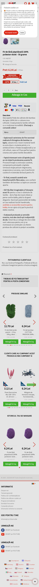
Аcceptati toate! (11, 33)
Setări (22, 33)
